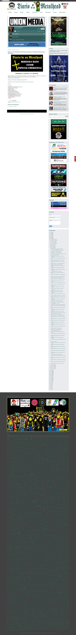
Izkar (39, 523)
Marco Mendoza (46, 543)
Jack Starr (44, 523)
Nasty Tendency (58, 554)
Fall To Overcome (67, 497)
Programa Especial (54, 569)
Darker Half (53, 477)
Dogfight (38, 485)
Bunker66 (47, 465)
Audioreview (53, 452)
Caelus (41, 466)
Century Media (52, 468)
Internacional (48, 12)
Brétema (30, 464)
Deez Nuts (14, 480)
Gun (61, 509)
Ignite (16, 518)
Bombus (59, 462)
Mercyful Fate (39, 546)
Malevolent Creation (45, 542)
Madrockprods (27, 541)
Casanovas (58, 467)
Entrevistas (34, 12)
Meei (39, 545)
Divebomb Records (9, 485)
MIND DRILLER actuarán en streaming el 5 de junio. (58, 312)
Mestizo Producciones (64, 546)
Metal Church (28, 547)
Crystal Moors (41, 475)
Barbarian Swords (31, 455)
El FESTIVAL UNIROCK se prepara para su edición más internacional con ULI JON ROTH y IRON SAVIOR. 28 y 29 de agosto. (60, 102)
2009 (51, 383)
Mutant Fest (12, 553)
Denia (32, 481)
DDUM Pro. (54, 478)
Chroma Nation (26, 470)
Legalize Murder (50, 534)
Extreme (22, 497)
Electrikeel (52, 490)
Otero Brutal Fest (58, 562)
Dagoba (24, 476)
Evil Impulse (9, 496)
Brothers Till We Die (43, 464)
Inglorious (40, 520)
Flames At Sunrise (48, 500)
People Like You (10, 565)
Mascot (46, 544)
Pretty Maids (44, 568)
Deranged (40, 481)
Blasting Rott (60, 460)
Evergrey (49, 495)
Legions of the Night (10, 535)
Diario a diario (22, 483)
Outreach (9, 563)
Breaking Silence (18, 464)
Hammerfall (10, 511)
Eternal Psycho (9, 495)
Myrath (38, 553)
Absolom (29, 440)
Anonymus (15, 448)
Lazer (65, 533)
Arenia (60, 449)
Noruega (20, 558)
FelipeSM (18, 499)
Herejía (68, 514)
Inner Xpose (54, 520)
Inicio (28, 111)
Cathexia (10, 468)
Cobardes (19, 471)
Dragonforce (45, 486)
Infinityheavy (36, 520)
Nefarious (34, 555)
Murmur (61, 552)
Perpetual (33, 565)
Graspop (66, 507)
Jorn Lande (12, 525)
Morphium (39, 551)
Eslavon (26, 494)
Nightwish (60, 556)
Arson (43, 450)
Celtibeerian (27, 468)
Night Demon (48, 556)
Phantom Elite (66, 565)
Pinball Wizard (54, 566)
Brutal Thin (14, 465)
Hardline (9, 512)
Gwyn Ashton (29, 510)
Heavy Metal (35, 513)
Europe (29, 495)
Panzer (12, 564)
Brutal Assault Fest (54, 464)
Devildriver (60, 482)
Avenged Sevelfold (45, 453)
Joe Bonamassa (31, 524)
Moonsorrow (63, 550)
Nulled (33, 559)
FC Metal (51, 498)
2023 (35, 437)
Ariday (12, 450)
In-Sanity (41, 519)
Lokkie (29, 538)
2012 (51, 379)
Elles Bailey (17, 491)
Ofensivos (27, 560)
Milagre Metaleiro (18, 549)
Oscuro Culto (46, 562)
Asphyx (54, 451)
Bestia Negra (45, 457)
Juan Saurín (36, 525)
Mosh (63, 551)
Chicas (54, 469)
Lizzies (18, 538)
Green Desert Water (55, 508)
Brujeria (49, 464)
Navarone (8, 555)
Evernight (53, 495)
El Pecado (54, 489)
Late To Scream (46, 533)
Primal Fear (9, 569)
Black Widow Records (25, 460)
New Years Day (20, 556)
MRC (48, 552)
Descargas (66, 481)
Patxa (41, 564)
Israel (64, 522)
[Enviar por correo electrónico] (12, 100)
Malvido (56, 542)
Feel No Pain (66, 498)
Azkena (22, 454)
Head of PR (50, 512)
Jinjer (24, 524)
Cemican (32, 468)
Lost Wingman (16, 539)
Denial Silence (36, 481)
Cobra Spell (24, 471)
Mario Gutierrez (23, 544)
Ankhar (55, 447)
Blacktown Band (45, 460)
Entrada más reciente (12, 111)
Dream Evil (60, 486)
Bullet (34, 465)
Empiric (67, 491)
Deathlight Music (47, 479)
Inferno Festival (20, 520)
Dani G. (50, 476)
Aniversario (50, 447)
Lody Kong (26, 538)
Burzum (15, 466)
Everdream (46, 495)
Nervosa (53, 555)
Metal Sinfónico (11, 548)
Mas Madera (38, 544)
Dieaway (8, 484)
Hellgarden (45, 514)
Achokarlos (51, 440)
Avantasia (31, 453)
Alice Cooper (32, 444)
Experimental (65, 496)
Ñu (42, 559)
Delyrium (8, 481)
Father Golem (46, 498)
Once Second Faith (9, 561)
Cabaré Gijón (31, 466)
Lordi (37, 538)
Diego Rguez (13, 484)
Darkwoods (17, 478)
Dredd (8, 487)
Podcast (8, 567)
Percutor (15, 565)
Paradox (20, 564)
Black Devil (65, 458)
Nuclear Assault (9, 559)
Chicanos (51, 469)
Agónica (33, 443)
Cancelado (19, 467)
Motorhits (26, 552)
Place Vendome (63, 566)
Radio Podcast (62, 12)
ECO (35, 488)
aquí (31, 73)
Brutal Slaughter (9, 465)
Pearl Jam (56, 564)
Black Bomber (41, 458)
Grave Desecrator (15, 508)
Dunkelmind (37, 487)
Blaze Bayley (10, 461)
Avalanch (26, 453)
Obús (66, 559)
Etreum (26, 495)
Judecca (54, 525)
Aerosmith (35, 442)
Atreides (27, 452)
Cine (42, 470)
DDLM (48, 478)
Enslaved (12, 493)
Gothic (31, 507)
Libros (55, 536)
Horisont (47, 516)
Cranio (50, 472)
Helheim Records (21, 514)
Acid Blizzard (55, 440)
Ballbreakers (60, 454)
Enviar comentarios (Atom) (29, 113)
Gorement (22, 507)
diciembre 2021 (53, 239)
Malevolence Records (37, 542)
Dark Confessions (66, 476)
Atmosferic (15, 452)
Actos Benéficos (12, 441)
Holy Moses (35, 516)
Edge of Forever (56, 488)
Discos (41, 12)
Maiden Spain (60, 541)
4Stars (22, 439)
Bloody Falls (16, 462)
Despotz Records (17, 482)
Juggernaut (57, 525)
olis (48, 560)
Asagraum (22, 451)
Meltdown (10, 546)
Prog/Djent (46, 569)
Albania (56, 443)
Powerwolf (25, 568)
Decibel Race (66, 479)
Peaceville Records (51, 564)
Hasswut (16, 512)
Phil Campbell (18, 566)
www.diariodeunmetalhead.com (20, 81)
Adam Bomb (33, 441)
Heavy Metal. (49, 513)
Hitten (19, 516)
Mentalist (18, 546)
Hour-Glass (62, 516)
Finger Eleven (58, 499)
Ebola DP (28, 488)
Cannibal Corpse (32, 467)
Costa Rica (37, 472)
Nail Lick (22, 554)
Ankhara (58, 447)
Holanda (26, 516)
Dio (35, 484)
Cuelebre (50, 475)
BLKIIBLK (37, 461)
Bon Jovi (63, 462)
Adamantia (38, 441)
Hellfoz (42, 514)
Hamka (65, 510)
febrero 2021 (53, 367)
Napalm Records (34, 554)
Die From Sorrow (65, 483)
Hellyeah (62, 514)
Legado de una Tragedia (43, 534)
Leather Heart (18, 534)
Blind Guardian (21, 461)
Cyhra (68, 475)
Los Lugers (56, 538)
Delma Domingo (66, 480)
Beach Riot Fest (45, 456)
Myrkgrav (42, 553)
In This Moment (26, 519)
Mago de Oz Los (55, 541)
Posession (62, 567)
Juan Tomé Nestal (42, 525)
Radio (55, 571)
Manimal (9, 543)
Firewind (18, 500)
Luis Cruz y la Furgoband (52, 539)
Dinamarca (25, 484)
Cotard (41, 472)
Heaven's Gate (22, 513)
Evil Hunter (66, 495)
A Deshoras (51, 439)
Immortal (32, 518)
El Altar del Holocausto (26, 489)
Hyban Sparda (46, 517)
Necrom (16, 555)
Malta (49, 542)
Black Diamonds (9, 459)
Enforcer (55, 492)
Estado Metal (34, 494)
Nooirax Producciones (55, 557)
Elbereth (15, 490)
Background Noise (34, 454)
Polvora (38, 567)
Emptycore (11, 492)
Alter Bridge (28, 445)
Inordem (68, 520)
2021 (51, 238)
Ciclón (31, 470)
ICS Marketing (12, 518)
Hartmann (13, 512)
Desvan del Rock (39, 482)
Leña (21, 535)
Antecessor (25, 448)
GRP (30, 509)
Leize (18, 535)
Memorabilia (14, 546)
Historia (15, 12)
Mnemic (13, 550)
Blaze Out (15, 461)
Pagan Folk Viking (54, 563)
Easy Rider (18, 488)
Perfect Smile (25, 565)
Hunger (34, 517)
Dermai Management (55, 481)
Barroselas (58, 455)
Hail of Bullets (50, 510)
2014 (51, 377)
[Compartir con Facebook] (14, 100)
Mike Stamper (13, 549)
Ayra (7, 454)
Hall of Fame (57, 510)
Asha (38, 451)
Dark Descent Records (11, 477)
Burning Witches (66, 465)
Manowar (18, 543)
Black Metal (43, 459)
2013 (51, 378)
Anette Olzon (53, 446)
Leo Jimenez (25, 535)
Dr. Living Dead (27, 486)
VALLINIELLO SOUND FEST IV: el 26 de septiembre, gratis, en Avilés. (59, 97)
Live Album (53, 537)
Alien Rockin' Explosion (39, 444)
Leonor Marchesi (39, 535)
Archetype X (37, 449)
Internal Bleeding (52, 521)
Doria (66, 485)
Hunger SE (37, 517)
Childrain (63, 469)
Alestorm (13, 444)
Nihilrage (64, 556)
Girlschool (42, 506)
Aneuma (57, 446)
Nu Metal (58, 558)
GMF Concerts (56, 506)
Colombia (51, 471)
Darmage (21, 478)
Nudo (20, 559)
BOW (61, 463)
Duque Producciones (45, 487)
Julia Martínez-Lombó (63, 525)
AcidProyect (64, 440)
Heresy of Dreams (10, 515)
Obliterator (50, 559)
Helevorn (15, 514)
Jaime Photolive (53, 523)
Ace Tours (43, 440)
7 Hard (33, 439)
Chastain (25, 469)
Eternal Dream (56, 494)
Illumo (22, 518)
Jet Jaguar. (17, 524)
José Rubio (30, 525)
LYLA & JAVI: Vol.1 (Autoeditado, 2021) (56, 251)
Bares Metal (48, 455)
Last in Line (36, 533)
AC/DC (36, 440)
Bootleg (38, 463)
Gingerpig (32, 506)
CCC (14, 468)
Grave (11, 508)
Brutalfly (19, 465)
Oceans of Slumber (10, 560)
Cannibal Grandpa (38, 467)
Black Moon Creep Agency (57, 459)
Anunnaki (34, 448)
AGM (23, 443)
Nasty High (53, 554)
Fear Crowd (55, 498)
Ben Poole (35, 457)
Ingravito (44, 520)
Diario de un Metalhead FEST (41, 483)
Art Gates (48, 450)
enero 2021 (52, 368)
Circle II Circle (49, 470)
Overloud (25, 563)
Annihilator (8, 448)
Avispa (59, 453)
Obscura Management (55, 559)
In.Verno (44, 519)
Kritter (53, 529)
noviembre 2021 (53, 240)
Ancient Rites (32, 446)
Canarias (15, 467)
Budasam (27, 465)
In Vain (37, 519)
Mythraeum (52, 553)
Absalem (17, 440)
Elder (19, 490)
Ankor (63, 447)
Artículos (61, 450)
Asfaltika (32, 451)
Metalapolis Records (22, 548)
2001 (51, 389)
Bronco (38, 464)
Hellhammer (49, 514)
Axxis (67, 453)
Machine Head (49, 540)
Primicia (14, 569)
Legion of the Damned (65, 534)
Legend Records (55, 534)
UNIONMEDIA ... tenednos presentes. (56, 252)
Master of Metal (61, 544)
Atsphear (37, 452)
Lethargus (61, 535)
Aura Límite (58, 452)
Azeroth (19, 454)
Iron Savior (55, 522)
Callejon (8, 467)
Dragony (49, 486)
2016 (51, 374)
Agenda (10, 12)
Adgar (48, 441)
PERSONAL (44, 565)
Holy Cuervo (30, 516)
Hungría (41, 517)
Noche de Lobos (21, 557)
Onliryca (33, 561)
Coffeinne (37, 471)
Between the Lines (51, 457)
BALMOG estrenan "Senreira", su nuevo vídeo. (57, 311)
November (36, 558)
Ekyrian (21, 489)
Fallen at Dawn (14, 498)
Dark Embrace (18, 477)
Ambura (50, 445)
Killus (43, 527)
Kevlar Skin (11, 527)
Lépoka (44, 535)
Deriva (50, 481)
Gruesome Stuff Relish (35, 509)
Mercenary (26, 546)
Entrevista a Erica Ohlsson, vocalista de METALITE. (58, 276)
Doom (56, 485)
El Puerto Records (61, 489)
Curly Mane (60, 475)
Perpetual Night (38, 565)
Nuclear (67, 558)
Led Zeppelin (28, 534)
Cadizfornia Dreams (36, 466)
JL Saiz (27, 524)
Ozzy (43, 563)
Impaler (42, 518)
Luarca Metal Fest (38, 539)
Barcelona (36, 455)
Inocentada (63, 520)
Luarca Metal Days (30, 539)
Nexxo (25, 556)
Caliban (55, 466)
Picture (44, 566)
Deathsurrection (52, 479)
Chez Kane (47, 469)
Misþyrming (57, 549)
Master (56, 544)
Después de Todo (22, 482)
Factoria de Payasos (42, 497)
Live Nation (65, 537)
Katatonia (58, 526)
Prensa (39, 568)
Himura (57, 515)
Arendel (56, 449)
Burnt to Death (10, 466)
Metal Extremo (39, 547)
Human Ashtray (22, 517)
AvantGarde (36, 453)
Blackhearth (30, 460)
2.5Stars (29, 436)
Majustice (13, 542)
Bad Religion (40, 454)
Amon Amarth (19, 446)
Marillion (8, 544)
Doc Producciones (21, 485)
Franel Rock (13, 502)
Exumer (25, 497)
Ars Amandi (30, 450)
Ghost (9, 506)
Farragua (37, 498)
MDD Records (25, 545)
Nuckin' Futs (63, 558)
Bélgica (13, 457)
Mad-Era (13, 541)
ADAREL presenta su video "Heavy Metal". (57, 264)
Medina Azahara (35, 545)
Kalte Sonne (12, 526)
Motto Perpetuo (34, 552)
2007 (51, 385)
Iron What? (60, 522)
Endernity (34, 492)
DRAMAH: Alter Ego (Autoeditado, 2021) (56, 329)
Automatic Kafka (9, 453)
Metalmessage (43, 548)
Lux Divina (8, 540)
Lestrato (51, 535)
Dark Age (57, 476)
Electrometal (57, 490)
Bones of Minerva (25, 463)
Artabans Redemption (55, 450)
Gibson (20, 506)
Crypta (33, 475)
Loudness (23, 539)
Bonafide (66, 462)
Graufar (8, 508)
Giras (35, 506)
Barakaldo (20, 455)
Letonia (65, 535)
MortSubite (59, 551)
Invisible (17, 522)
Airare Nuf (41, 443)
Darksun (8, 478)
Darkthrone (12, 478)
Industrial (65, 519)
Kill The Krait (30, 527)
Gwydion (25, 510)
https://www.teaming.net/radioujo (14, 77)
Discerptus (38, 484)
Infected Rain (12, 520)
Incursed (58, 519)
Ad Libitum (28, 441)
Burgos (50, 465)
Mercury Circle (34, 546)
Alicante (26, 444)
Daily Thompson (32, 476)
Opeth (67, 561)
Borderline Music (42, 463)
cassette (65, 467)
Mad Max (58, 540)
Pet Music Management (61, 565)
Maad (38, 540)
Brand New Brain (9, 464)
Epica (63, 493)
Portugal (57, 567)
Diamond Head (12, 483)
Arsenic (40, 450)
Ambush (53, 445)
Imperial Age (48, 518)
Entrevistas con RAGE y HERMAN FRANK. (57, 300)
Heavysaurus (59, 513)
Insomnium (36, 521)
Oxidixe (37, 563)
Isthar (67, 522)
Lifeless (63, 536)
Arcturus (49, 449)
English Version (60, 492)
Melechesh (51, 545)
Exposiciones (9, 497)
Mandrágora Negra (66, 542)
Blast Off (50, 460)
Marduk (64, 543)
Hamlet (68, 510)
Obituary (46, 559)
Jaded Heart (48, 523)
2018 (51, 372)
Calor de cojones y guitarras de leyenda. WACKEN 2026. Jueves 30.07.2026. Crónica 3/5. (60, 107)
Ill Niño (19, 518)
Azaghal (13, 454)
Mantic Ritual (23, 543)
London (33, 538)
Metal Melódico (52, 547)
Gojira (8, 507)
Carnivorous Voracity (48, 467)
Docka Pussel (28, 485)
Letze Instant (11, 536)
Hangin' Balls (29, 511)
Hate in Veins (23, 512)
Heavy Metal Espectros (44, 513)
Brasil (13, 464)
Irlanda (28, 522)
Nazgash (12, 555)
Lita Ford (38, 537)
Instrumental (41, 521)
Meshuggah (58, 546)
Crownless (63, 474)
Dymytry (56, 487)
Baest (44, 454)
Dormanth (8, 486)
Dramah (56, 486)
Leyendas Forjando (50, 536)
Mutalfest (8, 553)
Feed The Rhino (61, 498)
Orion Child (25, 562)
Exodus (60, 496)
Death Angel (16, 479)
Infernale (16, 520)
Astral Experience (64, 451)
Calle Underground (65, 466)
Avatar (40, 453)
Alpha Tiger (11, 445)
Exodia (52, 496)
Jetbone (21, 524)
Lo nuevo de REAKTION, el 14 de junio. (56, 271)
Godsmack (66, 506)
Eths (17, 495)
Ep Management (55, 493)
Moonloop (58, 550)
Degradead (34, 480)
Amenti (64, 445)
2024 (51, 234)
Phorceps (34, 566)
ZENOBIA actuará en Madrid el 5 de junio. (56, 290)
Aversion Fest (51, 453)
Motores (17, 552)
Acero (47, 440)
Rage (33, 572)
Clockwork (15, 471)
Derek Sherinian (45, 481)
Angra (21, 447)
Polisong (31, 567)
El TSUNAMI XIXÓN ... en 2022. (55, 303)
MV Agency (24, 553)
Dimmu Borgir (21, 484)
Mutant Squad (18, 553)
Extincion (19, 497)
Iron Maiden (43, 522)
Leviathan (19, 536)
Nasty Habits (49, 554)
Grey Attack (64, 508)
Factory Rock (55, 497)
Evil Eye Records (61, 495)
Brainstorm (65, 463)
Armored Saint (25, 450)
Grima (12, 509)
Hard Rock (50, 511)
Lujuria (58, 539)
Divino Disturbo (15, 485)
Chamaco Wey (65, 468)
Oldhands (39, 560)
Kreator (37, 529)
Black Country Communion (54, 458)
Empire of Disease (62, 491)
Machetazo (44, 540)
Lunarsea (62, 539)
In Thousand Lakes (32, 519)
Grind (15, 509)
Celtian (22, 468)
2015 (8, 437)
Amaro (38, 445)
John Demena (48, 524)
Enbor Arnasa (16, 492)
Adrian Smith (9, 442)
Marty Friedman (29, 544)
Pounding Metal (9, 568)
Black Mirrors (50, 459)
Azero (16, 454)
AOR (50, 448)
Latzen (50, 533)
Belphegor (26, 457)
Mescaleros (49, 546)
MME (61, 549)
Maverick (12, 545)
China (19, 470)
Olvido (54, 560)
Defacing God (30, 480)
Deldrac (50, 480)
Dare (53, 476)
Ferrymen (31, 499)
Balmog (64, 454)
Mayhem (16, 545)
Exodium (56, 496)
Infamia (8, 520)
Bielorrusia (67, 457)
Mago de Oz (49, 541)
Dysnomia (67, 487)
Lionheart (29, 537)
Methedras (51, 548)
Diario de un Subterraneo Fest (52, 483)
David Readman (25, 478)
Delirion (61, 480)
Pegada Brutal (61, 564)
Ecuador (38, 488)
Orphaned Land (35, 562)
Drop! (13, 487)
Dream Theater (64, 486)
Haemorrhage (46, 510)
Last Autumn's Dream (23, 533)
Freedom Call (30, 502)
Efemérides (64, 488)
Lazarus (61, 533)
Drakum (53, 486)
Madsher (31, 541)
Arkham (21, 450)
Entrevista (21, 493)
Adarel (45, 441)
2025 (51, 233)
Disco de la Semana (44, 484)
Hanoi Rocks (33, 511)
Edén (41, 488)
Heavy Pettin (54, 513)
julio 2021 (52, 245)
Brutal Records (66, 464)
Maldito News (21, 542)
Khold (15, 527)
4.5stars (16, 439)
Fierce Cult (53, 499)
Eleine (67, 490)
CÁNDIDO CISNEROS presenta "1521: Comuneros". (58, 295)
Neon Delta (45, 555)
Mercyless (44, 546)
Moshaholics (66, 551)
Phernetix (13, 566)
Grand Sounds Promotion (54, 507)
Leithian (15, 535)
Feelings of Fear (13, 499)
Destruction (32, 482)
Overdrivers (13, 563)
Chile (11, 470)
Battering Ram (22, 456)
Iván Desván (32, 523)
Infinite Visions (32, 520)
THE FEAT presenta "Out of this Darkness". (57, 354)
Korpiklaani (18, 529)
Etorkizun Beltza (21, 495)
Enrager (64, 492)
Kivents (42, 528)
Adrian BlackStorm (64, 441)
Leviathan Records (24, 536)
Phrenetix (38, 566)
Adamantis (42, 441)
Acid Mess (59, 440)
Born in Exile (52, 463)
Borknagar (48, 463)
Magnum (38, 541)
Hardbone (55, 511)
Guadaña (54, 509)
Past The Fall (33, 564)
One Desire (14, 561)
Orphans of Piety (41, 562)
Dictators (60, 483)
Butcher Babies (19, 466)
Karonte (40, 526)
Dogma (41, 485)
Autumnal (20, 453)
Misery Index (40, 549)
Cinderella (38, 470)
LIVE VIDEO (13, 538)
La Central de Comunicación (40, 530)
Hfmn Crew (33, 515)
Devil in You (45, 482)
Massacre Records (51, 544)
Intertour (57, 521)
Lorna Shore (45, 538)
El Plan (57, 489)
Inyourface (21, 522)
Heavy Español (28, 513)
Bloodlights (67, 461)
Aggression (20, 443)
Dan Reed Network (45, 476)
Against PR (62, 442)
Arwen (8, 451)
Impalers (45, 518)
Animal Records (36, 447)
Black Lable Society (21, 459)
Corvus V (32, 472)
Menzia (22, 546)
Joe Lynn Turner (38, 524)
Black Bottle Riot (47, 458)
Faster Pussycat (42, 498)
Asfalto (36, 451)
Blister (33, 461)
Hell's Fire (26, 514)
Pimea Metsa (48, 566)
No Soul (16, 557)
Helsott (65, 514)
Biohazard (29, 458)
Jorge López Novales (60, 524)
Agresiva (36, 443)
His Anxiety (67, 515)
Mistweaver (53, 549)
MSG (51, 552)
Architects (41, 449)
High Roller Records (44, 515)
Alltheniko (59, 444)
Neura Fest (61, 555)
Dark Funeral (24, 477)
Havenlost (42, 512)
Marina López (18, 544)
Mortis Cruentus (54, 551)
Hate (19, 512)
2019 (51, 371)
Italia (8, 523)
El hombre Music (49, 489)
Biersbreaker (9, 458)
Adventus (20, 442)
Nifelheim (43, 556)
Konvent (11, 529)
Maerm (35, 541)
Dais (36, 476)
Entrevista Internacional (40, 493)
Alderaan (67, 443)
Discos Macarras (56, 484)
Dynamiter (60, 487)
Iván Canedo (27, 523)
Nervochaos (49, 555)
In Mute (21, 519)
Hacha (38, 510)
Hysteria (66, 517)
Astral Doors (59, 451)
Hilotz (52, 515)
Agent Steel (15, 443)
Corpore (22, 472)
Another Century (21, 448)
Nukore (30, 559)
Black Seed (8, 460)
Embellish (32, 491)
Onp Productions (41, 561)
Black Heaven (14, 459)
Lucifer (47, 539)
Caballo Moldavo (25, 466)
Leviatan (15, 536)
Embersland (40, 491)
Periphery (29, 565)
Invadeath (67, 521)
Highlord (49, 515)
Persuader (48, 565)
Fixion (43, 500)
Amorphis (28, 446)
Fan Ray (24, 498)
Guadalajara (50, 509)
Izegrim (36, 523)
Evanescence (36, 495)
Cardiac (44, 467)
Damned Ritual (40, 476)
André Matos (43, 446)
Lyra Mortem (34, 540)
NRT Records (51, 558)
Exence (37, 496)
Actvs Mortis (19, 441)
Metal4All (16, 548)
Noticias (29, 558)
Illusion (25, 518)
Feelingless (8, 499)
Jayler (66, 523)
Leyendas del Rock (42, 536)
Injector (47, 520)
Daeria (17, 476)
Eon (51, 493)
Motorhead (21, 552)
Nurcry (36, 559)
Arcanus (26, 449)
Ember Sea (36, 491)
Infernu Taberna (26, 520)
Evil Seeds (19, 496)
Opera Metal (60, 561)
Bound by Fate (58, 463)
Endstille (38, 492)
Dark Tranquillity (44, 477)
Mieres (8, 549)
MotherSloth (9, 552)
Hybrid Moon (50, 517)
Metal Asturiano (15, 547)
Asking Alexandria (50, 451)
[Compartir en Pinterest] (15, 100)
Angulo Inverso (25, 447)
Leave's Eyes (23, 534)
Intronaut (60, 521)
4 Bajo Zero (12, 439)
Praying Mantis (30, 568)
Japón (63, 523)
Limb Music (12, 537)
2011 (51, 380)
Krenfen (40, 529)
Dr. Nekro (32, 486)
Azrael (26, 454)
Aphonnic (67, 448)
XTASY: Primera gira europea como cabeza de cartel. (58, 253)
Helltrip (58, 514)
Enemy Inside (47, 492)
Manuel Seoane (36, 543)
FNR (35, 501)
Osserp (50, 562)
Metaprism (47, 548)
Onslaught (46, 561)
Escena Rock (14, 494)
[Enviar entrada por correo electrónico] (10, 100)
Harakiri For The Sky (39, 511)
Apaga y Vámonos (61, 448)
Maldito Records (28, 542)
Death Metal (31, 479)
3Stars (67, 437)
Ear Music (9, 488)
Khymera (20, 527)
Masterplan (66, 544)
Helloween (54, 514)
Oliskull (50, 560)
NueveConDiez (24, 559)
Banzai (16, 455)
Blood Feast (44, 461)
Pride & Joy (55, 568)
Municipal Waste (56, 552)
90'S (41, 439)
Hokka (23, 516)
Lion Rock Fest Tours (24, 537)
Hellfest (38, 514)
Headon (54, 512)
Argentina (63, 449)
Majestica (10, 542)
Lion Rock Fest (17, 537)
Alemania (8, 444)
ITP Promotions (20, 523)
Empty (8, 492)
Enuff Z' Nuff (47, 493)
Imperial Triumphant (60, 518)
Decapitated (61, 479)
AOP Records (46, 448)
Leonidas (34, 535)
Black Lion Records (27, 459)
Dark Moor (33, 477)
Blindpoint (26, 461)
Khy (17, 527)
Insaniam (9, 521)
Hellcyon (30, 514)
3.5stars (62, 437)
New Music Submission (14, 556)
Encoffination (21, 492)
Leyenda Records (34, 536)
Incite (51, 519)
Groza (27, 509)
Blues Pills (37, 462)
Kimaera (50, 527)
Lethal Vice (57, 535)
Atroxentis (33, 452)
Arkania (18, 450)
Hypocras (62, 517)
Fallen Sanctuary (20, 498)
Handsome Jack (23, 511)
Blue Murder (30, 462)
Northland (14, 558)
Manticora (27, 543)
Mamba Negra (61, 542)
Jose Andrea (17, 525)
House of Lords (67, 516)
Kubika (65, 529)
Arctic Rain (45, 449)
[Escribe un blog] (12, 100)
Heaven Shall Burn (16, 513)
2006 (51, 386)
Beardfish (51, 456)
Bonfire (35, 463)
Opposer (8, 562)
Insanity (13, 521)
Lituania (45, 537)
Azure (29, 454)
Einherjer (11, 489)
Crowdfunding (51, 474)
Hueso (9, 517)
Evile (27, 496)
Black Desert (61, 458)
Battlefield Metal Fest (32, 456)
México (59, 548)
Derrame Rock (61, 481)
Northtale (17, 558)
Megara (48, 545)
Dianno (17, 483)
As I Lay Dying (12, 451)
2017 (51, 373)
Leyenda (29, 536)
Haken (54, 510)
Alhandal (22, 444)
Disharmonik (66, 484)
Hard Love (45, 511)
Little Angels (41, 537)
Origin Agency (20, 562)
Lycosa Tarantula (18, 540)
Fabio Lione (37, 497)
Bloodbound (63, 461)
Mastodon (8, 545)
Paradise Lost (16, 564)
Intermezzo (47, 521)
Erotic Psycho (67, 493)
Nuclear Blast (15, 559)
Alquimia (15, 445)
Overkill (21, 563)
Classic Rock (54, 470)
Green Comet (44, 508)
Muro (64, 552)
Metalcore (29, 548)
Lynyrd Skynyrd (29, 540)
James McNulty (59, 523)
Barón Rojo (53, 455)
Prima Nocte (66, 568)
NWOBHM (40, 559)
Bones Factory (17, 463)
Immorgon (28, 518)
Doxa (23, 486)
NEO (37, 555)
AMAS (42, 445)
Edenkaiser (45, 488)
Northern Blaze (9, 558)
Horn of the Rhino (51, 516)
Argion (68, 449)
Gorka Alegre (27, 507)
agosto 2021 (53, 244)
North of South (62, 557)
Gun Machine (66, 509)
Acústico (23, 441)
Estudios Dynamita (49, 494)
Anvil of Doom (40, 448)
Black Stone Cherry (14, 460)
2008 (51, 384)
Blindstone (29, 461)
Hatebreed (33, 512)
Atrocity (30, 452)
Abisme (11, 440)
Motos (30, 552)
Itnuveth (15, 523)
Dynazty (63, 487)
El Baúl (38, 489)
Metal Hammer (46, 547)
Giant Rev (16, 506)
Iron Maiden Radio (50, 522)
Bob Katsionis (45, 462)
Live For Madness (59, 537)
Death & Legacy (10, 479)
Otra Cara (64, 562)
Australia (62, 452)
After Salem (49, 442)
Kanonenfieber (28, 526)
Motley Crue (13, 552)
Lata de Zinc (41, 533)
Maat (41, 540)
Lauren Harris (57, 533)
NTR (55, 558)
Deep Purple (9, 480)
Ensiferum (8, 493)
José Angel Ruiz (23, 525)
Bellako (22, 457)
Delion (57, 480)
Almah (63, 444)
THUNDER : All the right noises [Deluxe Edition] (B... (58, 304)
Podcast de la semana (14, 567)
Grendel (61, 508)
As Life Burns (17, 451)
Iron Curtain (32, 522)
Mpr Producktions (40, 552)
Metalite (33, 548)
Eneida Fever (42, 492)
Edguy (61, 488)
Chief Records (59, 469)
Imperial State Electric (54, 518)
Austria (66, 452)
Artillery (67, 450)
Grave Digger (20, 508)
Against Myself (58, 442)
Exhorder (44, 496)
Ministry (28, 549)
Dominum (48, 485)
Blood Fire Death (50, 461)
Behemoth (8, 457)
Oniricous (23, 561)
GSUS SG (46, 509)
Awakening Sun (63, 453)
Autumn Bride (16, 453)
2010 (53, 436)
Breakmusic (22, 464)
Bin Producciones (18, 458)
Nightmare (52, 556)
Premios (35, 568)
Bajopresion (55, 454)
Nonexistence (49, 557)
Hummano (27, 517)
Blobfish (41, 461)
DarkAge (50, 477)
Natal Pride (63, 554)
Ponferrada (42, 567)
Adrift (13, 442)
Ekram (14, 489)
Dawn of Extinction (32, 478)
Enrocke (67, 492)
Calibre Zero (59, 466)
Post (66, 567)
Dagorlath (27, 476)
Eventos (55, 12)
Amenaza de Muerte (58, 445)
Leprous (48, 535)
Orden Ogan (13, 562)
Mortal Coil (44, 551)
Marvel (34, 544)
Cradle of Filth (45, 472)
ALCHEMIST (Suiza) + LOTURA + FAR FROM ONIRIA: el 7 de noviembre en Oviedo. (58, 51)
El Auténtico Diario (34, 489)
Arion (15, 450)
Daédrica (12, 476)
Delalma (45, 480)
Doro (12, 486)
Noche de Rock (27, 557)
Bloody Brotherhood (11, 462)
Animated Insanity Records (43, 447)
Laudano (53, 533)
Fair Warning (61, 497)
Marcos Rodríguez (59, 543)
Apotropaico (18, 449)
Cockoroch (32, 471)
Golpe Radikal (12, 507)
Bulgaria (31, 465)
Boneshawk (30, 463)
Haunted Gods (38, 512)
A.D (60, 439)
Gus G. (18, 510)
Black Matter (38, 459)
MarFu (67, 543)
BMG (40, 462)
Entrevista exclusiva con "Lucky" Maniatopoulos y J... (58, 263)
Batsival (17, 456)
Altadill (18, 445)
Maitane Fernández (66, 541)
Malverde (52, 542)
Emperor (57, 491)
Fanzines (28, 498)
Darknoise (61, 477)
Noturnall (33, 558)
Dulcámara (24, 487)
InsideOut (17, 521)
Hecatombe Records (65, 513)
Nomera (45, 557)
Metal (8, 547)
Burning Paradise (61, 465)
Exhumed (48, 496)
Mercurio (30, 546)
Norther (67, 557)
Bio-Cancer (24, 458)
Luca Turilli (43, 539)
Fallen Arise (9, 498)
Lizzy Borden (22, 538)
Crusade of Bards (21, 475)
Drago (38, 486)
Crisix (10, 474)
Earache (14, 488)
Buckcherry (23, 465)
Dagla (20, 476)
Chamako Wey (9, 469)
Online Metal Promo (27, 561)
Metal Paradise (64, 547)
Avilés (56, 453)
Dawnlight (44, 478)
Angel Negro (62, 446)
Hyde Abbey (58, 517)
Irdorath (26, 522)
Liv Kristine (49, 537)
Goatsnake (62, 506)
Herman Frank (20, 515)
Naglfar (19, 554)
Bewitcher (56, 457)
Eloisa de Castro (23, 491)
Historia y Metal (15, 516)
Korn (14, 529)
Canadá (11, 467)
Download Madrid (18, 486)
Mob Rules (20, 550)
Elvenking (28, 491)
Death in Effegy (26, 479)
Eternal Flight (61, 494)
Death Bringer (21, 479)
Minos (31, 549)
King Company (55, 527)
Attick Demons (41, 452)
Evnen (30, 496)
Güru (14, 510)
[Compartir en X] (13, 100)
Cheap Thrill (29, 469)
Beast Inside (55, 456)
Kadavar (8, 526)
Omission (62, 560)
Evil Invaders (14, 496)
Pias (41, 566)
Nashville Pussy (44, 554)
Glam (46, 506)
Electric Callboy (31, 490)
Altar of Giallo (23, 445)
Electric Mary (42, 490)
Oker (30, 560)
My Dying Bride (29, 553)
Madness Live (17, 541)
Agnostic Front (28, 443)
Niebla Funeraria (39, 556)
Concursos (8, 472)
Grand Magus (46, 507)
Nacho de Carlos (62, 553)
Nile (66, 556)
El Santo (66, 489)
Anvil (36, 448)
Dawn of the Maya (39, 478)
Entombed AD (16, 493)
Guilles (59, 509)
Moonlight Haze (54, 550)
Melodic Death (57, 545)
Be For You (40, 456)
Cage (44, 466)
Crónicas (28, 12)
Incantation (48, 519)
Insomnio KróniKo (31, 521)
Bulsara (44, 465)
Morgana (14, 551)
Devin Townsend (65, 482)
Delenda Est (53, 480)
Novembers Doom (41, 558)
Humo (31, 517)
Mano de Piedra (13, 543)
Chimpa (14, 470)
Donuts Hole (52, 485)
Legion (59, 534)
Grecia (39, 508)
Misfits (44, 549)
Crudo (8, 475)
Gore (15, 507)
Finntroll (67, 499)
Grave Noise (26, 508)
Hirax (63, 515)
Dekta (41, 480)
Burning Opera (55, 465)
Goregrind (18, 507)
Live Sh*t (8, 538)
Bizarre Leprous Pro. (34, 458)
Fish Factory (31, 500)
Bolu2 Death (50, 462)
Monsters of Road (39, 550)
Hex (29, 515)
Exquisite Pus (14, 497)
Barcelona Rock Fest (42, 455)
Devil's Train (55, 482)
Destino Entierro (28, 482)
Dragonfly (41, 486)
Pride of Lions (61, 568)
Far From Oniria (33, 498)
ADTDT (16, 442)
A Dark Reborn (45, 439)
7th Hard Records (37, 439)
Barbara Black (26, 455)
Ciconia (34, 470)
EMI (48, 491)
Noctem (31, 557)
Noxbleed (46, 558)
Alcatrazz (59, 443)
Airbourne (45, 443)
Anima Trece (30, 447)
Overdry (17, 563)
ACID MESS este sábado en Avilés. (56, 330)
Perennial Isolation (20, 565)
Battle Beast (26, 456)
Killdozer (34, 527)
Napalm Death (27, 554)
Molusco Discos (24, 550)
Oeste (24, 560)
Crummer (16, 475)
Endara (31, 492)
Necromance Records (21, 555)
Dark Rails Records (38, 477)
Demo (15, 481)
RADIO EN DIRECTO (62, 571)
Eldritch (22, 490)
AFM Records (40, 442)
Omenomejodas (58, 560)
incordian (54, 519)
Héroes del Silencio (25, 515)
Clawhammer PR (64, 470)
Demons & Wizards (20, 481)
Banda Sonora (12, 455)
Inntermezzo (59, 520)
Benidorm (39, 457)
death (68, 478)
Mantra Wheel (31, 543)
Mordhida (9, 551)
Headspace (58, 512)
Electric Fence (37, 490)
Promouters (9, 570)
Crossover (42, 474)
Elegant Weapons (62, 490)
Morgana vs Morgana (20, 551)
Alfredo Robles (18, 444)
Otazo (54, 562)
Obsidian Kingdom (62, 559)
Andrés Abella (48, 446)
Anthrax (30, 448)
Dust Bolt (52, 487)
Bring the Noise (34, 464)
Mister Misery (48, 549)
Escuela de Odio (20, 494)
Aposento (15, 449)
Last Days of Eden (30, 533)
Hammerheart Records (17, 511)
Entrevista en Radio (30, 493)
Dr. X (35, 486)
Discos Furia (51, 484)
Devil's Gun (51, 482)
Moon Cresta (49, 550)
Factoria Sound (49, 497)
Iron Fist (39, 522)
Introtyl (63, 521)
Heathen (11, 513)
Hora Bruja (43, 516)
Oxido (40, 563)
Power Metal (15, 568)
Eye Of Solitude (29, 497)
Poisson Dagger (22, 567)
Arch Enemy (32, 449)
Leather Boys (12, 534)
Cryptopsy (36, 475)
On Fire (66, 560)
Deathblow (37, 479)
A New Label (56, 439)
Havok (46, 512)
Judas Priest (49, 525)
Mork (25, 551)
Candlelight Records (26, 467)
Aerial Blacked (30, 442)
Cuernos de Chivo (55, 475)
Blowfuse (27, 462)
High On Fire (38, 515)
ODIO (18, 560)
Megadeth (43, 545)
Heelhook (8, 514)
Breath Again (26, 464)
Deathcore (41, 479)
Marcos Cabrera (53, 543)
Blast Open (55, 460)
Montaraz (45, 550)
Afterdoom (53, 442)
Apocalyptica (10, 449)
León (30, 535)
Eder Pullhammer (50, 488)
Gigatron (23, 506)
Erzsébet (9, 494)
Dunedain (28, 487)
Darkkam (57, 477)
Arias (9, 450)
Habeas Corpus (34, 510)
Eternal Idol (66, 494)
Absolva (32, 440)
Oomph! (50, 561)
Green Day (49, 508)
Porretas (51, 567)
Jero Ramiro (13, 524)
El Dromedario (43, 489)
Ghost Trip (12, 506)
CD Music (18, 468)
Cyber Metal (64, 475)
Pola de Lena (27, 567)
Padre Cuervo (48, 563)
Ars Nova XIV (36, 450)
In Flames (16, 519)
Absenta (21, 440)
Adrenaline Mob (52, 441)
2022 (51, 237)
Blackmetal (35, 460)
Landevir (8, 533)
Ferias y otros (27, 499)
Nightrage (56, 556)
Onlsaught (36, 561)
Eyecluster (34, 497)
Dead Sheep (64, 478)
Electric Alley (26, 490)
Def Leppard (24, 480)
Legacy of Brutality (34, 534)
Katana (55, 526)
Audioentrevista (47, 452)
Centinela (41, 468)
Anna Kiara (66, 447)
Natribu (67, 554)
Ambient (46, 445)
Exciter (34, 496)
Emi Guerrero (52, 491)
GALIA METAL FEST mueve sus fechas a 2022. (57, 363)
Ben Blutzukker (31, 457)
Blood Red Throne (57, 461)
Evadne (32, 495)
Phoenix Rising (29, 566)
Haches (41, 510)
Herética (16, 515)
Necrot (31, 555)
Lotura (20, 539)
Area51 (52, 449)
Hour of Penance (57, 516)
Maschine (42, 544)
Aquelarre (22, 449)
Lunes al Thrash (66, 539)
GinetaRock (27, 506)
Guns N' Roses (9, 510)
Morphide (28, 551)
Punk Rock (52, 570)
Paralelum (27, 564)
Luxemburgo (12, 540)
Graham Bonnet (40, 507)
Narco (39, 554)
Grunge (42, 509)
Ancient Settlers (37, 446)
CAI (46, 466)
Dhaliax (8, 483)
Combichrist (56, 471)
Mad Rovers (64, 540)
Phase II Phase (9, 566)
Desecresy (12, 482)
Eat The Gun (23, 488)
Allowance (55, 444)
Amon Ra (23, 446)
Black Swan (19, 460)
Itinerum (11, 523)
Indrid (62, 519)
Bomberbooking (55, 462)
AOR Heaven (55, 448)
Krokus (57, 529)
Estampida (38, 494)
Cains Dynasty (50, 466)
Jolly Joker (53, 524)
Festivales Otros (45, 499)
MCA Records (20, 545)
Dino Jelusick (31, 484)
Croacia (20, 474)
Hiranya (60, 515)
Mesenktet (53, 546)
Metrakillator (55, 548)
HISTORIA (9, 516)
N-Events (57, 553)
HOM (39, 516)
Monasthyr (33, 550)
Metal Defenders (33, 547)
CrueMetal (12, 475)
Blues (34, 462)
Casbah (62, 467)
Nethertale (57, 555)
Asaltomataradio (27, 451)
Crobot (24, 474)
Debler (57, 479)
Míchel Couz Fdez (65, 548)
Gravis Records (35, 508)
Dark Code (60, 476)
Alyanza (35, 445)
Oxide (33, 563)
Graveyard (30, 508)
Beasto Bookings (61, 456)
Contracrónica (14, 472)
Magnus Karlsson (43, 541)
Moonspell (67, 550)
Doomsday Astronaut (62, 485)
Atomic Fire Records (22, 452)
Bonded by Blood (12, 463)
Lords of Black (41, 538)
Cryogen (29, 475)
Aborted (14, 440)
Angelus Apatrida (14, 447)
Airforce (49, 443)
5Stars (29, 439)
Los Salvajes (61, 538)
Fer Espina (23, 499)
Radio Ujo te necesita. (54, 341)
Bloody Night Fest (22, 462)
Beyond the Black (61, 457)
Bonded (8, 463)
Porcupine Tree (47, 567)
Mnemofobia (16, 550)
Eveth (57, 495)
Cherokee (33, 469)
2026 (51, 232)
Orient (17, 562)
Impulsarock (65, 518)
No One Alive (12, 557)
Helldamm (34, 514)
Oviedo (29, 563)
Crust (26, 475)
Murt (67, 552)
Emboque (45, 491)
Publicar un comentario (13, 106)
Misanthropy (35, 549)
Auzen (23, 453)
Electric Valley (47, 490)
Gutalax (22, 510)
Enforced (51, 492)
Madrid (22, 541)
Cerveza (59, 468)
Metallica (37, 548)
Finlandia (62, 499)
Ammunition (14, 446)
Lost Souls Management (10, 539)
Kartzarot (44, 526)
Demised (11, 481)
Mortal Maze (49, 551)
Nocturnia (41, 557)
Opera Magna (55, 561)
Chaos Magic (14, 469)
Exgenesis (40, 496)
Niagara (28, 556)
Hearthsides (66, 512)
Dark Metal (29, 477)
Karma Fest (36, 526)
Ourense (68, 562)
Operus (64, 561)
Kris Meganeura (45, 529)
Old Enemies (35, 560)
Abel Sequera (64, 439)
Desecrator (8, 482)
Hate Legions (28, 512)
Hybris (54, 517)
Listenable (33, 537)
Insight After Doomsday (24, 521)
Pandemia (60, 563)
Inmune (51, 520)
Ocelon (15, 560)
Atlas (12, 452)
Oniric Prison (19, 561)
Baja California (49, 454)
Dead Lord (59, 478)
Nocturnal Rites (37, 557)
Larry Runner (13, 533)
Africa (45, 442)
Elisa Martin (13, 491)
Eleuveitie (8, 491)
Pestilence (55, 565)
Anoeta (12, 448)
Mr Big (45, 552)
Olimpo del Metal (44, 560)
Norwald (25, 558)
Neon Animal (40, 555)
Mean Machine (30, 545)
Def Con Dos (19, 480)
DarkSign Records (65, 477)
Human (17, 517)
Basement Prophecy (63, 455)
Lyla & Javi (24, 540)
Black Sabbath (65, 459)
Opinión (21, 12)
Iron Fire (36, 522)
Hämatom (61, 510)
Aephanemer (25, 442)
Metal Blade (22, 547)
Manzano (40, 543)
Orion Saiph (30, 562)
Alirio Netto (46, 444)
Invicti (14, 522)
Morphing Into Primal (34, 551)
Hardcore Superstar (66, 511)
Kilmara (46, 527)
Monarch (29, 550)
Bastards (14, 456)
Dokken (44, 485)
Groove (24, 509)
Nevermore (65, 555)
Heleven (11, 514)
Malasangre (16, 542)
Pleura (67, 566)
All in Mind (51, 444)
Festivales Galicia (37, 499)
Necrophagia (27, 555)
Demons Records (27, 481)
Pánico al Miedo (66, 563)
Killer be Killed (38, 527)
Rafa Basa (28, 572)
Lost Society (66, 538)
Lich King (59, 536)
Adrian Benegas (58, 441)
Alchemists (63, 443)
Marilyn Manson (13, 544)
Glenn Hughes (50, 506)
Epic (59, 493)
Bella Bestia (17, 457)
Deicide (38, 480)
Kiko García (24, 527)
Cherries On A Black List (41, 469)
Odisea (22, 560)
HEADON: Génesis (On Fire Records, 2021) (57, 277)
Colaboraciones (42, 471)
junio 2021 (52, 246)
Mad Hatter (54, 540)
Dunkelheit (33, 487)
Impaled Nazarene (37, 518)
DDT (50, 478)
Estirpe (43, 494)
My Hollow (35, 553)
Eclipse (32, 488)
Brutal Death (60, 464)
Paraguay (23, 564)
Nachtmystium (15, 554)
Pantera (8, 564)
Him (54, 515)
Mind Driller (24, 549)
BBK (36, 456)
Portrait (54, 567)
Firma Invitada (24, 500)
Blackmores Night (40, 460)
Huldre (14, 517)
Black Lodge (33, 459)
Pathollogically (37, 564)
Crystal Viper (46, 475)
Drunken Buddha (18, 487)
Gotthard (35, 507)
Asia (46, 451)
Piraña (59, 566)
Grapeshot (62, 507)
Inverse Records (9, 522)
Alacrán (53, 443)
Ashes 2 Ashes (42, 451)
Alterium (32, 445)
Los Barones (50, 538)
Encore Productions (26, 492)
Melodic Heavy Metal (65, 545)
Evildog (24, 496)
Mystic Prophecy (47, 553)
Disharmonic (62, 484)
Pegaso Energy (66, 564)
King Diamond (60, 527)
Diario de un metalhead (30, 483)
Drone (11, 487)
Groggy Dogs (20, 509)
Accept (39, 440)
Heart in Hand (62, 512)
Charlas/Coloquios (19, 469)
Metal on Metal (58, 547)
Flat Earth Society (56, 500)
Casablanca (54, 467)
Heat (7, 513)
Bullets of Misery (38, 465)
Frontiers (43, 502)
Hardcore (59, 511)
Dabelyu (9, 476)
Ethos (14, 495)
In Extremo (11, 519)
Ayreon (10, 454)
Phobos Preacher (23, 566)
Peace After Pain (45, 564)
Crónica (28, 474)
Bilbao (13, 458)
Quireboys (27, 571)
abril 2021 (52, 364)
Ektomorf (17, 489)
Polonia (34, 567)
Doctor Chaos (33, 485)
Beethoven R (66, 456)
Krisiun (50, 529)
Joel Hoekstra (44, 524)
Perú (52, 565)
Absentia (24, 440)
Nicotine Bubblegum (33, 556)
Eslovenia (29, 494)
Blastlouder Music (66, 460)
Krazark (32, 529)
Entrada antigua (43, 111)
